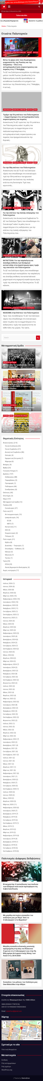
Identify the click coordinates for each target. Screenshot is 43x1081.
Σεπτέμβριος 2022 (9, 717)
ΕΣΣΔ (7, 564)
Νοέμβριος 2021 (9, 748)
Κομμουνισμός (10, 533)
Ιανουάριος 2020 (9, 811)
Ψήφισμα (8, 461)
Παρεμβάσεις (10, 480)
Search (38, 338)
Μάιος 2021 (7, 764)
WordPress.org (7, 1070)
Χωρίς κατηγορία (9, 570)
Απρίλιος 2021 (8, 767)
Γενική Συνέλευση (11, 446)
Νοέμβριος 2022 (9, 711)
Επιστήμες (7, 496)
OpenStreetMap (29, 1038)
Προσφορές (9, 483)
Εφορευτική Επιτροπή (13, 458)
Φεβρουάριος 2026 (10, 599)
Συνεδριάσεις (10, 489)
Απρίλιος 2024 (8, 658)
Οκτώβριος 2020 (9, 786)
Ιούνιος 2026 (7, 586)
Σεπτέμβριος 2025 (9, 615)
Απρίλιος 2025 (8, 627)
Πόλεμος (8, 536)
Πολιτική (6, 511)
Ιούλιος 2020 (7, 792)
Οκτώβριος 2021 (9, 751)
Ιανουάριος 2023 (9, 705)
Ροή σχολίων (6, 1067)
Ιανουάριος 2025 (9, 636)
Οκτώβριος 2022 (9, 714)
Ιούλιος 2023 (7, 686)
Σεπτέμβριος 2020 (9, 789)
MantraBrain (26, 1078)
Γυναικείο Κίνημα (9, 471)
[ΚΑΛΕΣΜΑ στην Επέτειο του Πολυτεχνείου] (22, 300)
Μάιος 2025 (7, 624)
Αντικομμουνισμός (11, 514)
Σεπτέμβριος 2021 (9, 755)
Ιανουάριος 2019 (9, 839)
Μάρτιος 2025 (8, 630)
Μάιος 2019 (7, 826)
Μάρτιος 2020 (8, 804)
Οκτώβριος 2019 (9, 820)
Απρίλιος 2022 (8, 733)
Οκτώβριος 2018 (9, 848)
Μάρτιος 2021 (8, 770)
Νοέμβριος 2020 (9, 783)
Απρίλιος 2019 (8, 829)
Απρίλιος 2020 (8, 801)
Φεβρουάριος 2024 (10, 664)
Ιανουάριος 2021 (9, 776)
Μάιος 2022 (7, 730)
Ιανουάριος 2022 (9, 742)
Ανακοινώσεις (7, 52)
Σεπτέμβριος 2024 (9, 649)
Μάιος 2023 (7, 692)
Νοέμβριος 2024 (9, 643)
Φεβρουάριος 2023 (10, 702)
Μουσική (8, 555)
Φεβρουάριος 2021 (10, 773)
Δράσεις (29, 52)
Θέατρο (7, 552)
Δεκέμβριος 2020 (9, 779)
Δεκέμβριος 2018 (9, 842)
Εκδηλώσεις (30, 308)
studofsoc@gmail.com (14, 1011)
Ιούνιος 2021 (7, 761)
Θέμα (5, 55)
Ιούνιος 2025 (7, 621)
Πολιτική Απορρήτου (9, 1049)
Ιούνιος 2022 (7, 727)
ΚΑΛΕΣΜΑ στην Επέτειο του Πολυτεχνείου (21, 313)
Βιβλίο (5, 379)
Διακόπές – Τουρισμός (13, 546)
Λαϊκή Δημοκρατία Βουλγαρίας (16, 567)
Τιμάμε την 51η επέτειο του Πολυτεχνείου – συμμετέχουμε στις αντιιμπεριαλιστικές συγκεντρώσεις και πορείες (21, 117)
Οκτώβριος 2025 (9, 611)
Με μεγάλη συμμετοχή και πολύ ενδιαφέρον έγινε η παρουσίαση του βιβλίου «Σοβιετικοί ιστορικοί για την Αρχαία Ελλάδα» (19, 385)
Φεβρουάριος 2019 (10, 835)
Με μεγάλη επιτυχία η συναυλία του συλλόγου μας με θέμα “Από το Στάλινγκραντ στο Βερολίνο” (18, 917)
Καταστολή (9, 527)
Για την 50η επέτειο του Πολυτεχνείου (19, 167)
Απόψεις (6, 415)
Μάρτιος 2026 (8, 596)
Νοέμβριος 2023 (9, 674)
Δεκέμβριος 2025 (9, 605)
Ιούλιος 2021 (7, 758)
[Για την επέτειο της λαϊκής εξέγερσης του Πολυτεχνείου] (22, 200)
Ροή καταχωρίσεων (9, 1063)
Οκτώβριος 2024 (9, 646)
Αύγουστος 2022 (9, 720)
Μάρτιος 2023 (8, 699)
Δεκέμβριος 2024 (9, 639)
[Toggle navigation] (9, 6)
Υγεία (5, 561)
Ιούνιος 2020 (7, 795)
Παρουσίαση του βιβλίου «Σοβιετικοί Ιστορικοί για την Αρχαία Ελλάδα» (18, 409)
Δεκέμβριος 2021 (9, 745)
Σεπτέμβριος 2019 (9, 823)
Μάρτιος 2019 (8, 832)
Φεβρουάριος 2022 (10, 739)
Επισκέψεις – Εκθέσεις (13, 549)
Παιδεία (6, 505)
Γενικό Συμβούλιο (11, 449)
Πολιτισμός (7, 539)
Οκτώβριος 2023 (9, 677)
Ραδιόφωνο (9, 486)
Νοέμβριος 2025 (9, 608)
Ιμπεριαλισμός (10, 517)
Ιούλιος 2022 (7, 723)
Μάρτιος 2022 (8, 736)
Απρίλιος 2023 (8, 695)
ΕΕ (8, 521)
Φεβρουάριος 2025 (10, 633)
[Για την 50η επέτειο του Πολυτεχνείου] (22, 155)
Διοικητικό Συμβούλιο (19, 52)
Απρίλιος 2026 (8, 593)
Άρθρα (5, 468)
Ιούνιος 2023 (7, 689)
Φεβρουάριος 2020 (10, 808)
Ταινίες (7, 558)
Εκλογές (8, 455)
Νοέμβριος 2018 (9, 845)
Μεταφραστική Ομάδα (10, 362)
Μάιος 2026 (7, 590)
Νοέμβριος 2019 (9, 817)
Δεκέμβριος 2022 (9, 708)
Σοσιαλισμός (9, 508)
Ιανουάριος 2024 (9, 667)
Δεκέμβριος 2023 (9, 671)
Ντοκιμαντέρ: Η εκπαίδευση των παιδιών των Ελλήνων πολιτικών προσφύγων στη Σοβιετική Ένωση (20, 886)
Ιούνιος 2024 (7, 652)
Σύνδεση (5, 1060)
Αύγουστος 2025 (9, 618)
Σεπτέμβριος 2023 (9, 680)
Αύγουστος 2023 (9, 683)
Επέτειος (35, 52)
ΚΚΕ (6, 530)
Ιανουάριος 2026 (9, 602)
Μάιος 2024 (7, 655)
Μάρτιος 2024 (8, 661)
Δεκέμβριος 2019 (9, 814)
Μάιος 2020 (7, 798)
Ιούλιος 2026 (7, 583)
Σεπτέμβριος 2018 (9, 851)
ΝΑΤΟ (9, 524)
